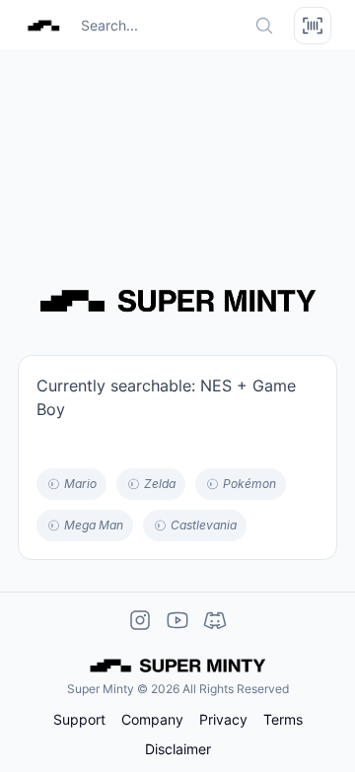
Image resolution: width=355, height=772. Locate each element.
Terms (283, 720)
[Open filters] (312, 25)
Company (152, 720)
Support (79, 720)
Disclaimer (178, 749)
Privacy (223, 720)
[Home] (43, 25)
